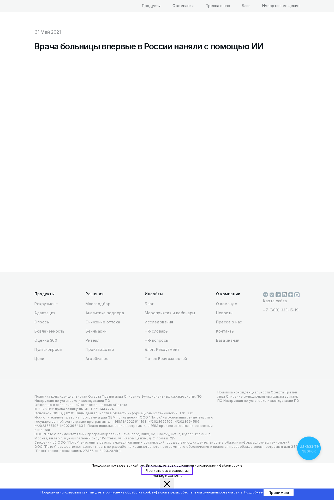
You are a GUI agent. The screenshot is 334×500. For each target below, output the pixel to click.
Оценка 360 (45, 340)
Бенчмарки (96, 331)
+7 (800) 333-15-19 (281, 310)
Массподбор (98, 303)
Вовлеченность (49, 331)
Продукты (151, 5)
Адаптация (45, 313)
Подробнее (253, 492)
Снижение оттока (103, 322)
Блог (246, 5)
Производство (100, 349)
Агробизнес (97, 358)
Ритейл (92, 340)
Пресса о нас (218, 5)
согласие (112, 492)
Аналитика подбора (105, 313)
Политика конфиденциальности (60, 396)
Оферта (94, 396)
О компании (183, 5)
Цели (39, 358)
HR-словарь (156, 331)
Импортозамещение (281, 5)
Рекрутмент (46, 303)
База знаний (227, 340)
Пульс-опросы (48, 349)
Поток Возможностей (166, 358)
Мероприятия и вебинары (170, 313)
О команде (226, 303)
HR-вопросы (157, 340)
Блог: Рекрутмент (162, 349)
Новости (224, 313)
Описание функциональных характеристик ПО (163, 396)
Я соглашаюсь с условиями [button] (167, 471)
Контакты (225, 331)
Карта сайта (275, 301)
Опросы (42, 322)
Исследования (159, 322)
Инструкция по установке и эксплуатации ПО (72, 401)
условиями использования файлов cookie (209, 465)
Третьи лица (112, 396)
